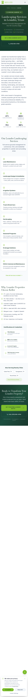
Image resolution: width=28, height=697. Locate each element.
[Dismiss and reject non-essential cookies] (25, 679)
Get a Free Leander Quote (13, 38)
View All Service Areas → (14, 379)
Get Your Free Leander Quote (13, 407)
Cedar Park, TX (8, 371)
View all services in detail (13, 275)
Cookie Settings (14, 693)
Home (8, 8)
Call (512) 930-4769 (15, 414)
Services (13, 8)
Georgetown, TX (20, 371)
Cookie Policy (15, 686)
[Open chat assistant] (25, 672)
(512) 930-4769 (14, 43)
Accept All (8, 689)
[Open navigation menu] (25, 2)
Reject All (20, 689)
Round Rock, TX (14, 375)
